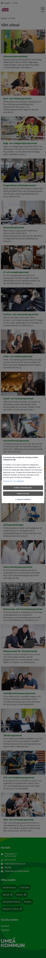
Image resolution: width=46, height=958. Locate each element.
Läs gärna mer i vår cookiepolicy (13, 481)
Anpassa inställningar (24, 499)
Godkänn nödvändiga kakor (23, 488)
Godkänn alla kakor (23, 494)
